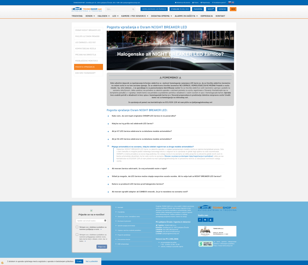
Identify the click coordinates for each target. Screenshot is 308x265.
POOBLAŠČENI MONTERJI (86, 60)
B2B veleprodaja (123, 244)
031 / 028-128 (117, 2)
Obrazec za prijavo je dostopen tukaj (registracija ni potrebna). (189, 156)
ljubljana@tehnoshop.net (131, 2)
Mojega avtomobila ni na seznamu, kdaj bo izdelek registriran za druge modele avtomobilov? (153, 146)
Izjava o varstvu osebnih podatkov (129, 230)
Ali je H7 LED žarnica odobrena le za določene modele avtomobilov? (142, 131)
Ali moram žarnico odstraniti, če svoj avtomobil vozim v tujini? (139, 168)
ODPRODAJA (207, 16)
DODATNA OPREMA (160, 16)
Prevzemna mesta (124, 239)
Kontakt (220, 16)
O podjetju (121, 212)
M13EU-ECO (180, 9)
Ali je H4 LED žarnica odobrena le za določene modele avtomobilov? (142, 139)
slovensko (229, 2)
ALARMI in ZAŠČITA (185, 16)
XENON (89, 16)
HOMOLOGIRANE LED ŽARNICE (154, 9)
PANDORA (198, 9)
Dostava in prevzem (124, 221)
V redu (79, 261)
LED (114, 16)
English (232, 2)
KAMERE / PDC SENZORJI (133, 16)
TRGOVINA (77, 16)
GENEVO (222, 9)
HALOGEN (102, 16)
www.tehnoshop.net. (163, 214)
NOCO (211, 9)
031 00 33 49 (167, 231)
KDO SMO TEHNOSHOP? (85, 73)
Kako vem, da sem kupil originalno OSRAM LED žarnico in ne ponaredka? (144, 116)
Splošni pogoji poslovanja (126, 225)
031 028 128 (167, 229)
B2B (233, 9)
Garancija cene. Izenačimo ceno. (129, 216)
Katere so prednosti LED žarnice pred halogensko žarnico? (138, 184)
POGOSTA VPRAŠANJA (85, 67)
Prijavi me (102, 246)
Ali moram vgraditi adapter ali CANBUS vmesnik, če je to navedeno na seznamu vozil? (150, 191)
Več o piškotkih (92, 261)
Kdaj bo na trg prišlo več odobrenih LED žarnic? (132, 123)
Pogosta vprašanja (124, 235)
